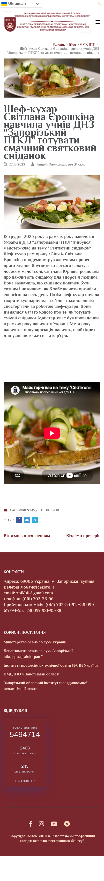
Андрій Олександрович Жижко (61, 164)
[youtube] (54, 824)
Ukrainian (16, 3)
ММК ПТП (37, 510)
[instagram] (41, 824)
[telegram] (67, 824)
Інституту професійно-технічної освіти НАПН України (51, 665)
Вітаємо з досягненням (27, 535)
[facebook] (30, 824)
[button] (100, 4)
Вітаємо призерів (83, 535)
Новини (52, 510)
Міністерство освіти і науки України (35, 642)
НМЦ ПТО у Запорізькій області (31, 674)
